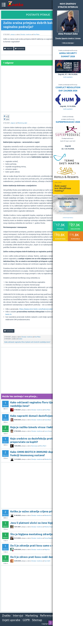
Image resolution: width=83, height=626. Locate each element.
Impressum (62, 211)
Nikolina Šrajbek (49, 527)
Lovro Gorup (48, 431)
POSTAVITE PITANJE (38, 14)
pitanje (13, 34)
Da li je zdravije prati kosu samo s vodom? (36, 545)
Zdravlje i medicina (25, 34)
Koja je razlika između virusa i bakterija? (35, 427)
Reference (46, 615)
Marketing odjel (22, 123)
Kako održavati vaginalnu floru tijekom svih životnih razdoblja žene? (27, 342)
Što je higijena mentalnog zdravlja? (32, 534)
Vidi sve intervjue (68, 43)
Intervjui (18, 615)
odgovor (13, 123)
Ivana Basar (47, 420)
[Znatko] (15, 3)
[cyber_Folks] (66, 194)
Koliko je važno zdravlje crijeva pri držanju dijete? (40, 511)
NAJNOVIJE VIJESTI (67, 206)
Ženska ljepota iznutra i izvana (68, 38)
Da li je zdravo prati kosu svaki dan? (32, 557)
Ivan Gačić (47, 561)
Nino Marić (43, 446)
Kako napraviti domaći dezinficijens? (32, 415)
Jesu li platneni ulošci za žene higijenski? (35, 522)
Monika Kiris (48, 459)
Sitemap (37, 619)
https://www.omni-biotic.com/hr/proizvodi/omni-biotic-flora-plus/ (44, 309)
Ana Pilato (36, 34)
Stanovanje (34, 446)
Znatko (20, 339)
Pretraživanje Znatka (68, 217)
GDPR (26, 619)
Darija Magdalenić (49, 538)
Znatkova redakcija (71, 211)
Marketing (31, 615)
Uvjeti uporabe (11, 619)
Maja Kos (47, 549)
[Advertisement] (41, 89)
